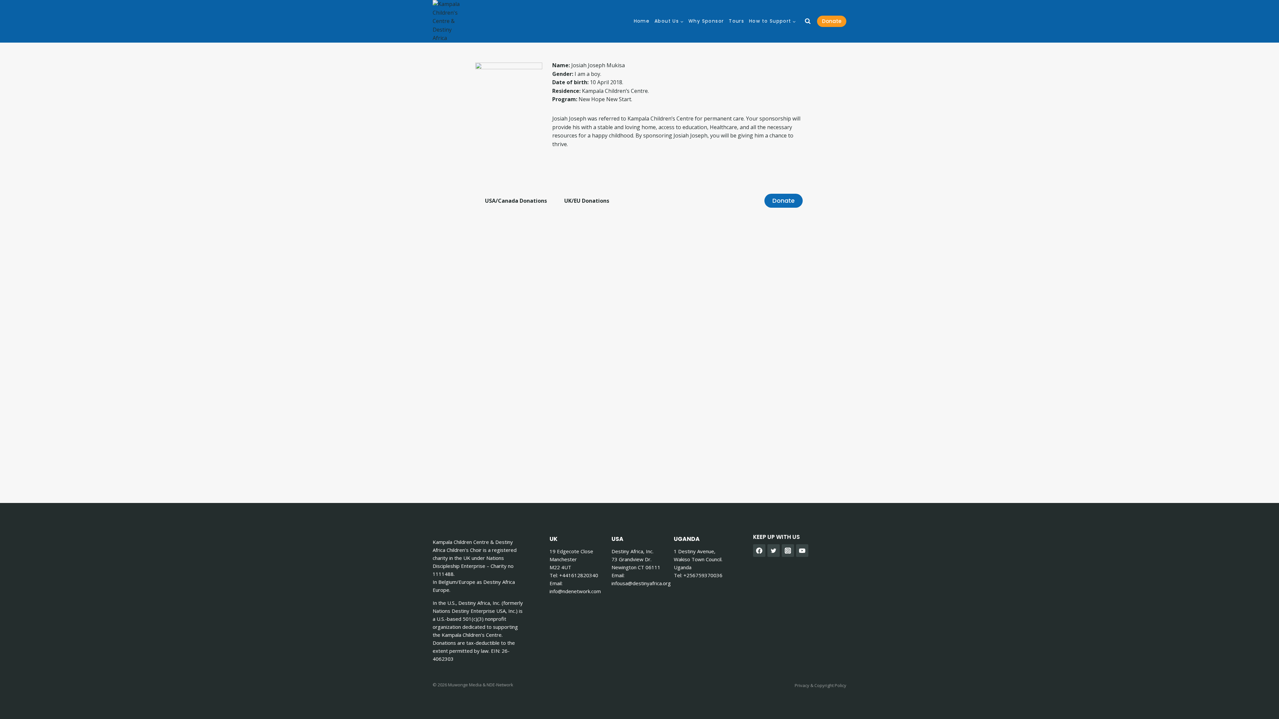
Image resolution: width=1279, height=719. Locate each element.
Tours (736, 21)
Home (642, 21)
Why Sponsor (706, 21)
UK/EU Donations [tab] (586, 200)
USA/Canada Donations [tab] (516, 200)
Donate (831, 21)
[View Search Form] (808, 21)
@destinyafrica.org (641, 583)
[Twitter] (773, 550)
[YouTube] (802, 550)
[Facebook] (759, 550)
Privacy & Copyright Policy (820, 685)
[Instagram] (788, 550)
